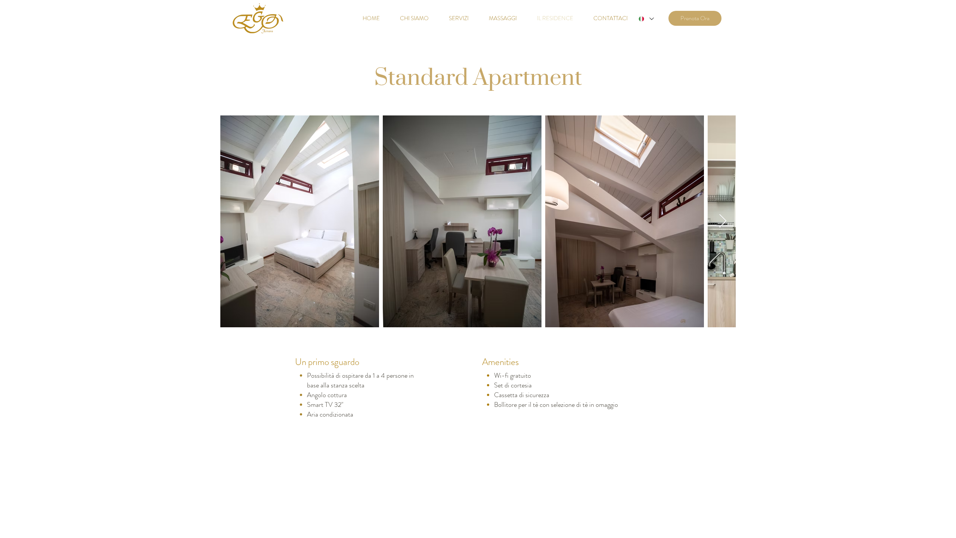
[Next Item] (722, 221)
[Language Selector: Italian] (645, 19)
